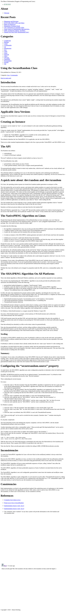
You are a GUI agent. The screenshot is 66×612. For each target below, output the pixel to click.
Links (5, 51)
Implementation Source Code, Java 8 (14, 508)
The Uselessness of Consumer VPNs (14, 27)
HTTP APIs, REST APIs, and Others (14, 23)
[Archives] (6, 4)
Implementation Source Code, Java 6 (14, 505)
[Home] (5, 4)
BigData (6, 42)
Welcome (6, 13)
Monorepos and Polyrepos (11, 21)
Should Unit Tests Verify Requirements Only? (16, 32)
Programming (8, 60)
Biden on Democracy (10, 24)
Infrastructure (7, 48)
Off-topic (6, 57)
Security (6, 62)
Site (5, 64)
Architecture (7, 40)
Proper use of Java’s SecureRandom (14, 503)
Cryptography (8, 45)
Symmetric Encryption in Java (12, 500)
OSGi (5, 56)
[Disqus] (33, 538)
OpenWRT (7, 59)
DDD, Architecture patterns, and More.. (15, 30)
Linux (5, 53)
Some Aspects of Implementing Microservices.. (17, 29)
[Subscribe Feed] (10, 4)
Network (6, 54)
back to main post (6, 78)
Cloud (5, 43)
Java (5, 50)
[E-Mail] (8, 4)
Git (5, 47)
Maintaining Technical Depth (12, 26)
